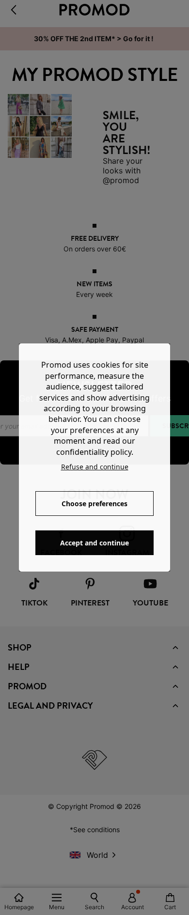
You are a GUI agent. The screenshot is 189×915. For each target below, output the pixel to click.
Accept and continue (94, 542)
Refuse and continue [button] (94, 466)
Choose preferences (94, 503)
